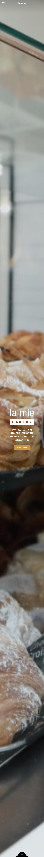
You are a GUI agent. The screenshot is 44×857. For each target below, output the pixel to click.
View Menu (22, 447)
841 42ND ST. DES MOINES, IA (22, 436)
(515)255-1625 (22, 439)
